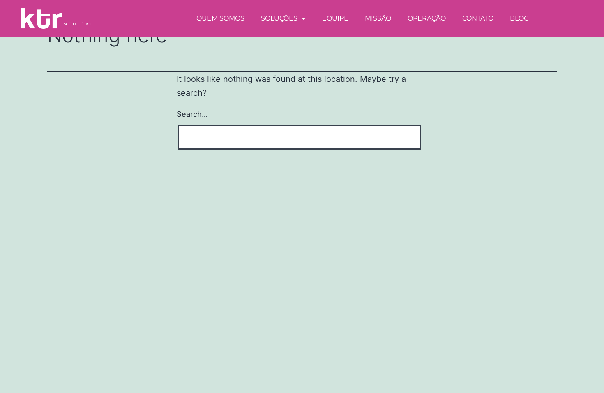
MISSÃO (378, 18)
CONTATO (477, 18)
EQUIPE (335, 18)
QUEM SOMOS (220, 18)
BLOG (519, 18)
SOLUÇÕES (279, 18)
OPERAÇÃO (427, 18)
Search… (192, 114)
